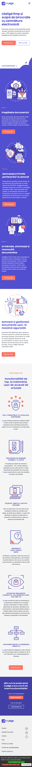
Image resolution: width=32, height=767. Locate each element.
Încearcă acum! (8, 43)
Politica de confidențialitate (10, 747)
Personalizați (26, 764)
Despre (4, 728)
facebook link (26, 728)
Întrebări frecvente (7, 732)
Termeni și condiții (7, 744)
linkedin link (26, 733)
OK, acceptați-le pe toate (16, 762)
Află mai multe (22, 43)
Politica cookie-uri (7, 751)
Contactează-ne (16, 707)
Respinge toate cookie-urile (10, 764)
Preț (3, 740)
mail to (26, 737)
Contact (4, 736)
